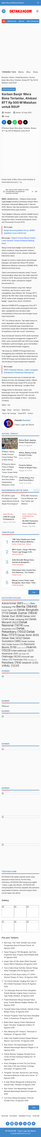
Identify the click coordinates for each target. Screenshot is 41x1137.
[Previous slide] (35, 490)
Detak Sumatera (16, 640)
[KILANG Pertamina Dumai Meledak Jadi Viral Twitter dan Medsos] (30, 503)
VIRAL (24, 518)
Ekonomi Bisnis (17, 554)
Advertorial (11, 21)
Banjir (9, 410)
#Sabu (35, 72)
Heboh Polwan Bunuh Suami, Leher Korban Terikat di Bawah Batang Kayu (19, 240)
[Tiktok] (25, 1123)
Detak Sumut (14, 644)
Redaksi (27, 420)
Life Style (23, 654)
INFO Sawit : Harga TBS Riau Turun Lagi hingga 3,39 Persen (24, 552)
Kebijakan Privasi (25, 1116)
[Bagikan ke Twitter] (9, 122)
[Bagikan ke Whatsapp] (14, 122)
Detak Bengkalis (18, 565)
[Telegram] (29, 1123)
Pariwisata (20, 659)
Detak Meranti (8, 514)
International (22, 650)
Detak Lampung (19, 619)
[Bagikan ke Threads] (25, 122)
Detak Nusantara (9, 89)
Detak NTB (22, 413)
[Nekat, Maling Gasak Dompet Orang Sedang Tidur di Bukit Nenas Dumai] (10, 456)
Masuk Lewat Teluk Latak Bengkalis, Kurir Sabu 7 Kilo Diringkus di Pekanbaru (23, 582)
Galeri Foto (21, 648)
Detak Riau (21, 544)
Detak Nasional (27, 516)
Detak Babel (9, 610)
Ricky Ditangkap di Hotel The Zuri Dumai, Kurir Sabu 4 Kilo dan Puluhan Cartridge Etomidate (20, 1066)
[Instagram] (12, 1123)
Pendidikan (32, 660)
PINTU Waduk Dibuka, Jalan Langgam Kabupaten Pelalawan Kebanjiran (21, 371)
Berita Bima (26, 410)
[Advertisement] (20, 47)
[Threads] (16, 1123)
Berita (24, 514)
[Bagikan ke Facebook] (4, 122)
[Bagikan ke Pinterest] (20, 122)
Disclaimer (13, 1116)
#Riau (28, 72)
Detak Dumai (32, 514)
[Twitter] (20, 1123)
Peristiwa (11, 662)
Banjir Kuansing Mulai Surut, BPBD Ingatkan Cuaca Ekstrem (19, 231)
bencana (16, 410)
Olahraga (11, 656)
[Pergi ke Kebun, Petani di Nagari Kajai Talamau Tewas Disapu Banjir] (10, 468)
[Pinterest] (33, 1123)
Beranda (5, 1116)
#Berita (21, 72)
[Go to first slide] (38, 490)
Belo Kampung (32, 21)
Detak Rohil (28, 635)
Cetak (7, 116)
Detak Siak (12, 638)
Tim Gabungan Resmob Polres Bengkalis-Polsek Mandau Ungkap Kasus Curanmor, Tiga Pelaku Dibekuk (20, 993)
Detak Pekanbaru (14, 630)
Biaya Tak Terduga (9, 413)
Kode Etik (36, 1116)
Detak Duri (12, 616)
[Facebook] (7, 1123)
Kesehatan (10, 653)
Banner (21, 21)
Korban (30, 413)
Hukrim (28, 544)
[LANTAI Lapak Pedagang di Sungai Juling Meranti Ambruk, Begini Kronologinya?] (11, 503)
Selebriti (30, 662)
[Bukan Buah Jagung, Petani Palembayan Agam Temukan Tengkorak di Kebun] (10, 443)
